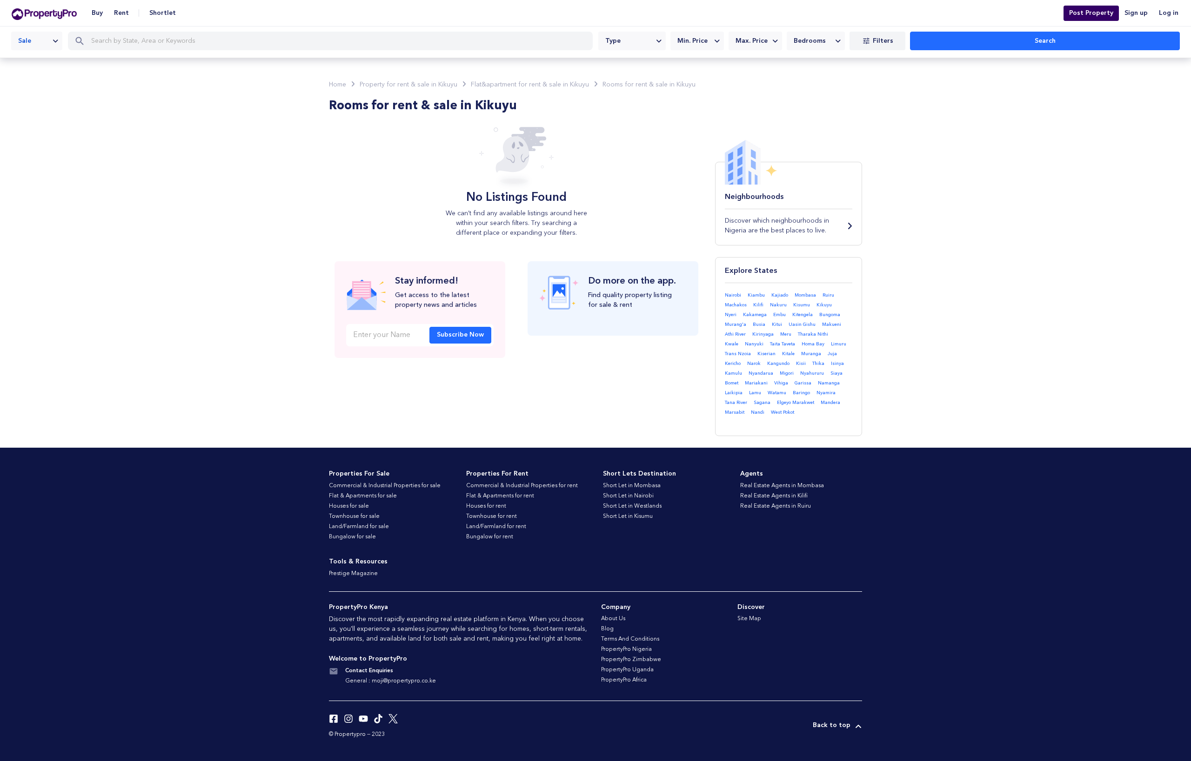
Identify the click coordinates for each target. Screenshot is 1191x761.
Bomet (731, 383)
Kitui (777, 324)
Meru (785, 334)
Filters (883, 41)
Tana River (736, 402)
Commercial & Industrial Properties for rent (522, 486)
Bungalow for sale (352, 537)
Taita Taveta (782, 344)
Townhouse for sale (354, 516)
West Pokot (782, 412)
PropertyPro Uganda (627, 670)
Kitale (788, 353)
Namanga (829, 383)
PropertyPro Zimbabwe (631, 659)
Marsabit (734, 412)
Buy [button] (97, 13)
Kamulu (733, 373)
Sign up (1136, 13)
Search (1045, 41)
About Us (613, 619)
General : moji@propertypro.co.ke (390, 681)
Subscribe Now (460, 334)
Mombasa (805, 295)
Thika (818, 363)
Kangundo (778, 363)
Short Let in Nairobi (628, 496)
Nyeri (730, 314)
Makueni (831, 324)
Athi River (735, 334)
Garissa (803, 383)
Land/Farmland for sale (359, 526)
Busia (759, 324)
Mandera (830, 402)
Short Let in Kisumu (628, 516)
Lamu (755, 392)
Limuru (838, 344)
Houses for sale (349, 506)
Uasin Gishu (802, 324)
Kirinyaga (763, 334)
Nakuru (778, 305)
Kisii (801, 363)
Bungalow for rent (489, 537)
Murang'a (735, 324)
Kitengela (802, 314)
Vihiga (781, 383)
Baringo (801, 392)
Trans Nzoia (738, 353)
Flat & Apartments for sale (363, 496)
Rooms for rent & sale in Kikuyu (649, 84)
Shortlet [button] (162, 13)
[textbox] (632, 41)
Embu (779, 314)
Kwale (731, 344)
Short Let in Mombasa (632, 486)
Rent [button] (121, 13)
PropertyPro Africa (624, 680)
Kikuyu (824, 305)
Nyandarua (761, 373)
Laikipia (734, 392)
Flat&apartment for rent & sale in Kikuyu (530, 84)
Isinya (837, 363)
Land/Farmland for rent (496, 526)
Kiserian (766, 353)
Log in (1168, 13)
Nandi (757, 412)
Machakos (736, 305)
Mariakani (756, 383)
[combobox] (36, 41)
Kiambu (756, 295)
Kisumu (801, 305)
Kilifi (758, 305)
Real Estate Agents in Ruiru (775, 506)
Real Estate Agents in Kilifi (774, 496)
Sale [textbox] (24, 41)
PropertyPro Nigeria (626, 649)
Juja (832, 353)
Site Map (749, 619)
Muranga (811, 353)
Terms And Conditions (630, 639)
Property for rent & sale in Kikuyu (408, 84)
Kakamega (755, 314)
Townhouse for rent (491, 516)
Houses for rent (486, 506)
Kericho (733, 363)
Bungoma (829, 314)
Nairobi (733, 295)
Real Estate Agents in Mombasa (782, 486)
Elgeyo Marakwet (795, 402)
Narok (754, 363)
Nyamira (826, 392)
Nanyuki (754, 344)
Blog (607, 629)
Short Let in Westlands (632, 506)
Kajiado (779, 295)
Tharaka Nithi (813, 334)
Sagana (762, 402)
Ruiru (828, 295)
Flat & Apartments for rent (500, 496)
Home (337, 84)
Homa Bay (813, 344)
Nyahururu (812, 373)
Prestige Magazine (353, 573)
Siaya (836, 373)
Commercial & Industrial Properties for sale (385, 486)
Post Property (1091, 13)
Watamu (777, 392)
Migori (787, 373)
